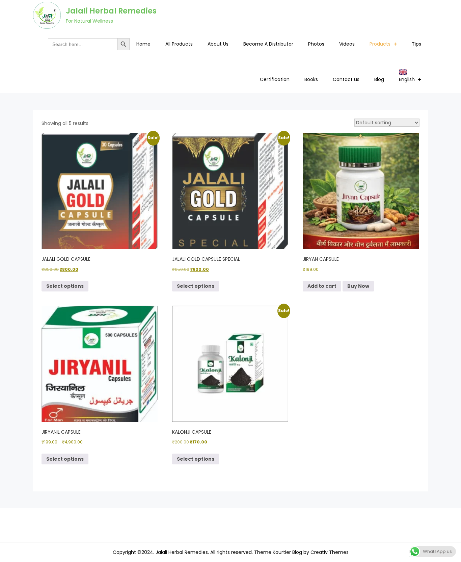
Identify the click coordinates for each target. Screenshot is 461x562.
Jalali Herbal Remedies (111, 11)
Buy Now (358, 286)
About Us (218, 44)
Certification (275, 79)
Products (380, 44)
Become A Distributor (268, 44)
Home (143, 44)
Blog (379, 79)
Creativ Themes (329, 552)
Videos (347, 44)
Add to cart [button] (321, 286)
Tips (416, 44)
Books (311, 79)
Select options (65, 286)
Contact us (346, 79)
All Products (179, 44)
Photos (316, 44)
